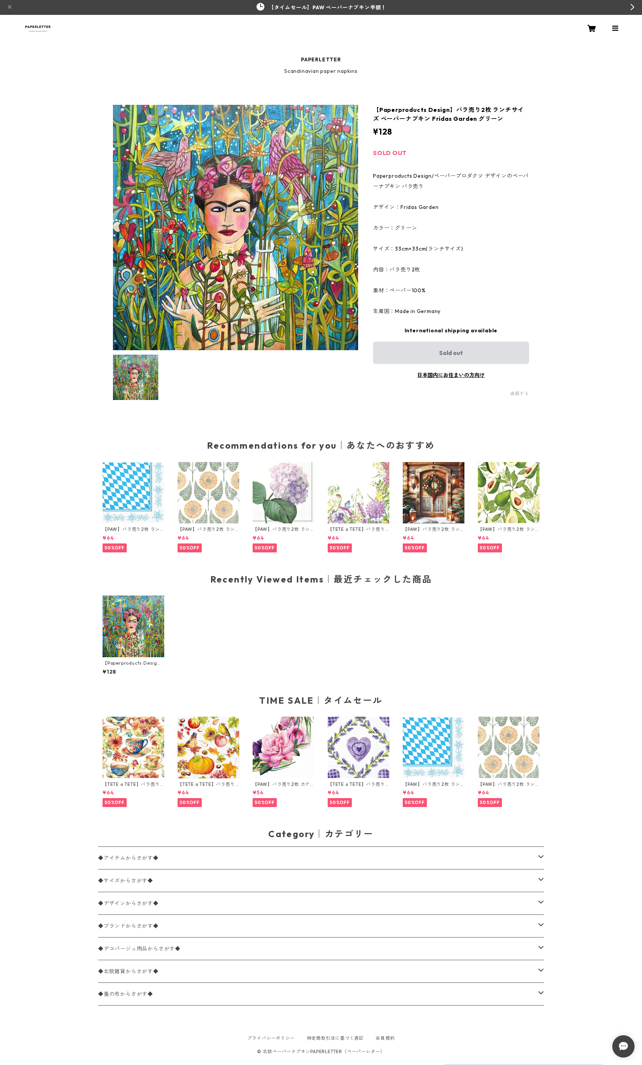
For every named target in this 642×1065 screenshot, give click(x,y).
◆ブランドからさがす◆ (128, 926)
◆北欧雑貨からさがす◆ (128, 971)
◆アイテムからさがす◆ (128, 858)
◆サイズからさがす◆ (125, 880)
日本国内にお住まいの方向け (451, 375)
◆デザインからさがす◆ (128, 903)
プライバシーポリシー (271, 1038)
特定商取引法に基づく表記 (335, 1038)
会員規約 (385, 1038)
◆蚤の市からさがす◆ (125, 994)
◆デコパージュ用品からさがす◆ (139, 948)
